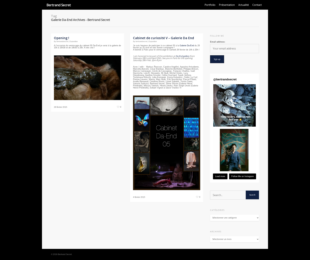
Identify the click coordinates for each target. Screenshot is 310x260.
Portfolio (210, 5)
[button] (234, 105)
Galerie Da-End (187, 45)
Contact (257, 5)
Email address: (217, 42)
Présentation (227, 5)
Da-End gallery (182, 56)
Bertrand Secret (58, 5)
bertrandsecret (62, 41)
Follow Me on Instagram (242, 176)
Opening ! (61, 38)
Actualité (243, 5)
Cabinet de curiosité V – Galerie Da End (163, 38)
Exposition (74, 41)
